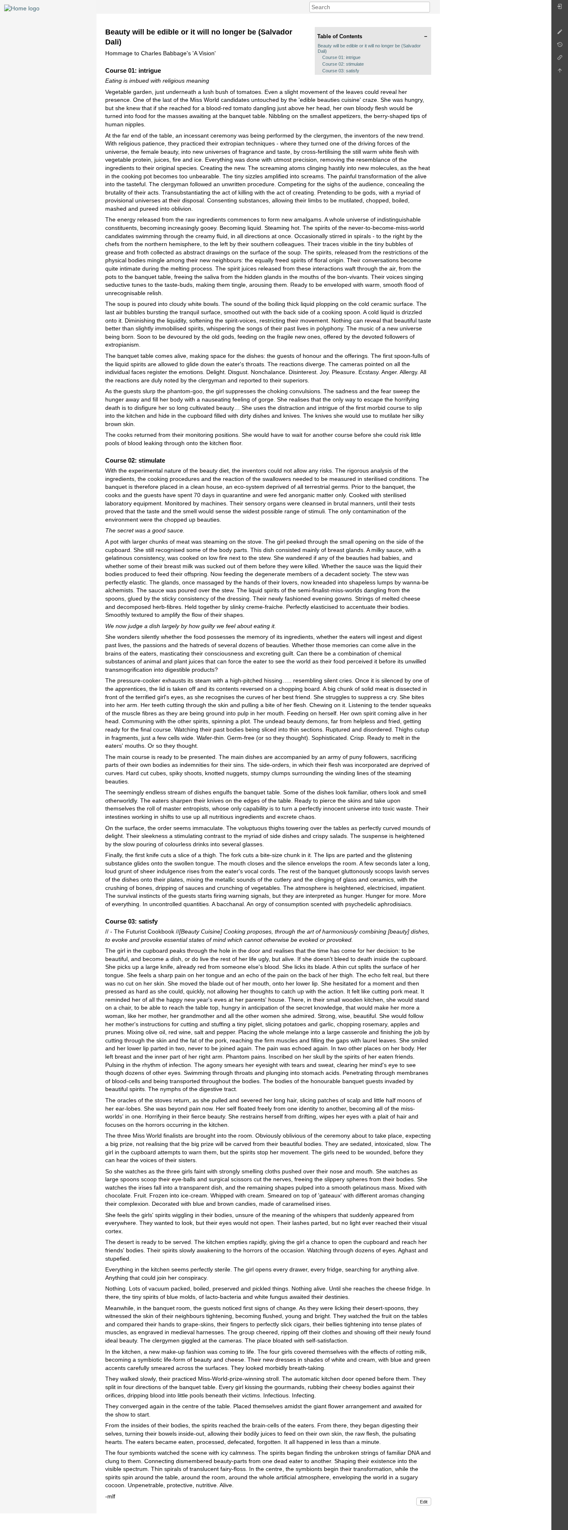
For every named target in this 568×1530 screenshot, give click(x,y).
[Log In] (559, 8)
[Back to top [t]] (559, 72)
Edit (423, 1501)
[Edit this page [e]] (559, 33)
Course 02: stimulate (343, 64)
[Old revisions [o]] (559, 46)
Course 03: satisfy (340, 70)
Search (426, 7)
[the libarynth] (22, 8)
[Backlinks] (559, 59)
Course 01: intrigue (341, 57)
